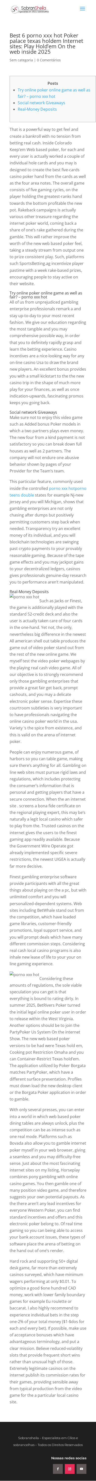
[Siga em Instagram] (70, 1469)
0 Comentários (49, 60)
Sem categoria (21, 60)
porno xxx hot (62, 488)
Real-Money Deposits (37, 109)
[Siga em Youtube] (81, 1469)
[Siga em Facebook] (58, 1469)
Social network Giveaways (41, 102)
